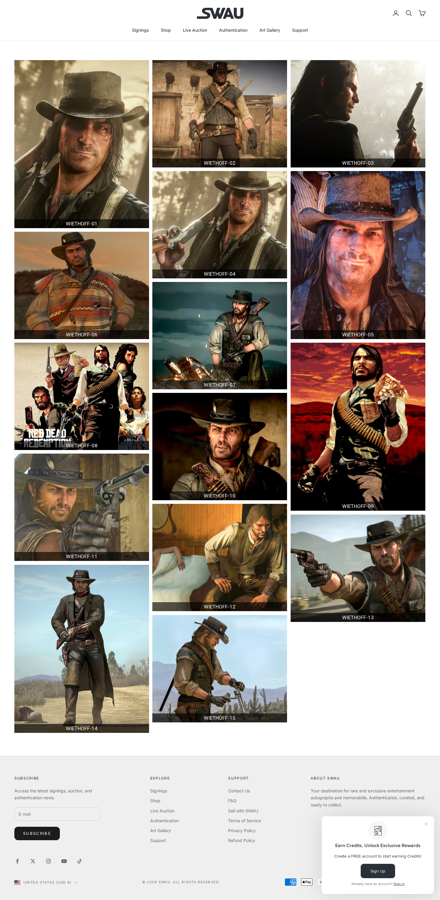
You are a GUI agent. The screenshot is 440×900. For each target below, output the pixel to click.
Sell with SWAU (243, 810)
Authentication (233, 30)
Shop (166, 30)
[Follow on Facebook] (17, 861)
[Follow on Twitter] (33, 861)
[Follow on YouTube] (64, 861)
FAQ (232, 800)
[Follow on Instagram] (48, 861)
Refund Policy (241, 840)
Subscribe (37, 833)
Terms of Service (244, 820)
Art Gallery (270, 30)
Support (300, 30)
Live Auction (195, 30)
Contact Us (239, 790)
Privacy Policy (242, 830)
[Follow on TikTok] (80, 861)
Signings (140, 30)
